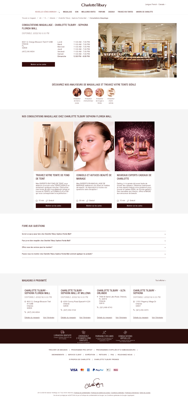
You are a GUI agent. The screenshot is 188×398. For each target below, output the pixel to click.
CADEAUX (111, 12)
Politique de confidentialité (82, 393)
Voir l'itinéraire (48, 318)
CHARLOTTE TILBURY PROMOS (106, 359)
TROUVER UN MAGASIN (58, 350)
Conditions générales (117, 393)
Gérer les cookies (145, 393)
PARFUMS (102, 12)
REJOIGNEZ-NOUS (125, 355)
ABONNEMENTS (58, 355)
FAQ (112, 355)
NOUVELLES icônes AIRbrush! (46, 12)
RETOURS (103, 355)
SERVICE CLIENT (74, 355)
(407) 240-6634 (28, 51)
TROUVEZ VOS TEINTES (125, 12)
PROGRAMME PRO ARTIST (81, 350)
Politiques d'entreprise (132, 393)
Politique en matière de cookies (100, 393)
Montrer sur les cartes (38, 64)
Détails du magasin (32, 318)
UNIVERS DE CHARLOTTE (144, 12)
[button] (94, 234)
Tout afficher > (160, 280)
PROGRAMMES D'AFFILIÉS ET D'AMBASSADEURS (115, 350)
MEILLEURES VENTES (88, 12)
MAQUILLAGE (67, 12)
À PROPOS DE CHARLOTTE (79, 359)
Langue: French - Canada (154, 4)
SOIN (76, 12)
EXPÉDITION (90, 355)
